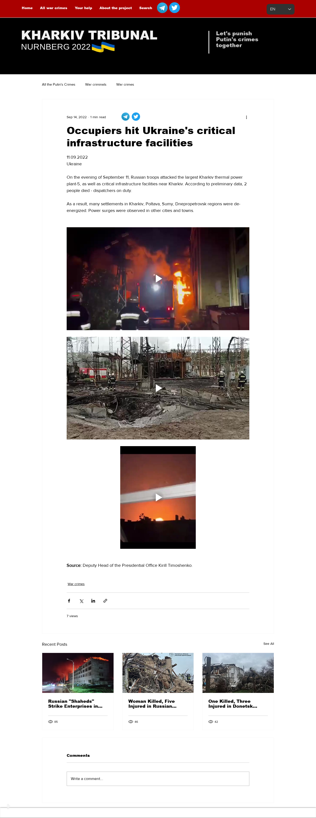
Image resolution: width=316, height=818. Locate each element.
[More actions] (246, 117)
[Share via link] (105, 600)
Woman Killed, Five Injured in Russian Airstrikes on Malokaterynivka (151, 704)
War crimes (125, 84)
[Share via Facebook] (69, 600)
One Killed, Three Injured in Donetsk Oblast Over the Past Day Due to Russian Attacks (233, 704)
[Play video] (158, 278)
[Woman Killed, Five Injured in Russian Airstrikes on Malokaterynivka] (158, 673)
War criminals (95, 84)
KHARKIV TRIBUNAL (89, 35)
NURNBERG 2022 (56, 46)
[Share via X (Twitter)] (81, 600)
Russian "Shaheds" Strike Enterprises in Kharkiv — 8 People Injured (73, 704)
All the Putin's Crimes (58, 84)
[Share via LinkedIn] (93, 600)
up (7, 806)
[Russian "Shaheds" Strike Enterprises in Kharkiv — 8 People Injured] (78, 673)
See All (268, 644)
